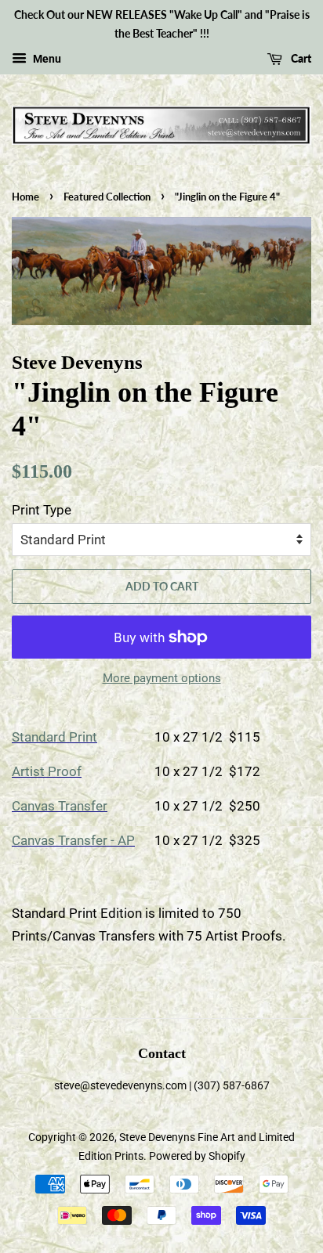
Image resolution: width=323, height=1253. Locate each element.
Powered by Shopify (197, 1156)
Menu (46, 58)
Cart (300, 58)
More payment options (162, 678)
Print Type (41, 510)
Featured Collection (107, 196)
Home (25, 196)
